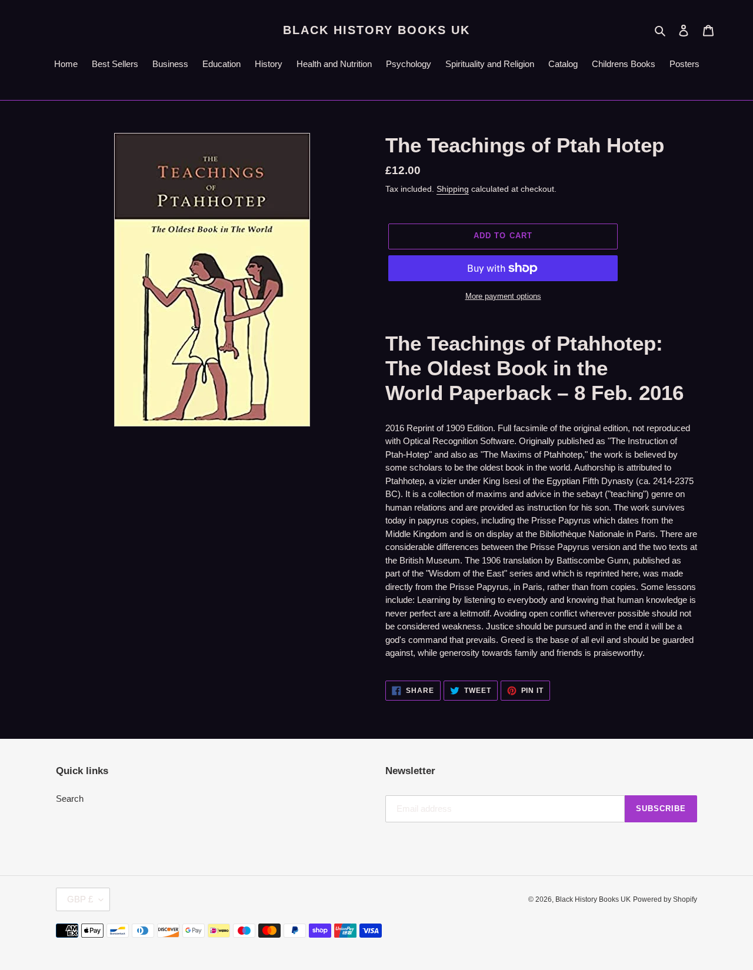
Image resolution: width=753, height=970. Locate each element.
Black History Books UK (376, 30)
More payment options (503, 296)
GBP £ (80, 899)
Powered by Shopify (665, 899)
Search (70, 799)
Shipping (453, 189)
